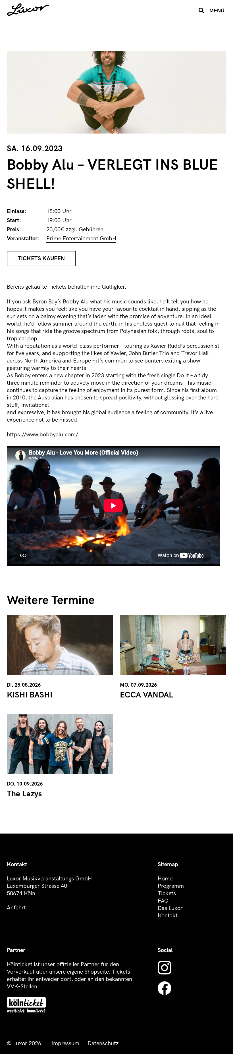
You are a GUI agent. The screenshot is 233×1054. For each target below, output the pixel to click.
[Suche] (201, 10)
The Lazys (24, 794)
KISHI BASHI (29, 695)
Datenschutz (103, 1043)
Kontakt (168, 915)
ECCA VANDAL (146, 695)
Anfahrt (16, 907)
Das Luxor (170, 908)
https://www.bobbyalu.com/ (42, 434)
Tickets (167, 893)
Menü (216, 10)
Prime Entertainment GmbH (81, 238)
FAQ (163, 900)
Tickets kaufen (41, 258)
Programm (171, 886)
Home (165, 878)
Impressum (65, 1043)
